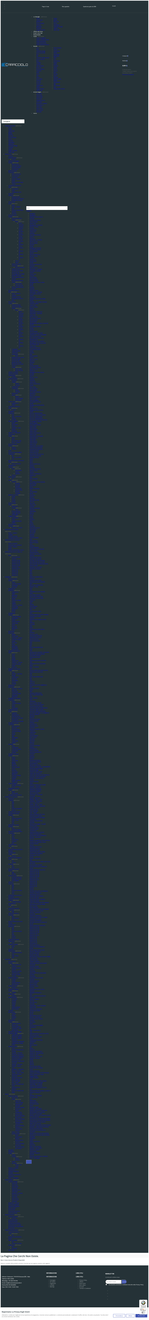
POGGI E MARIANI (35, 397)
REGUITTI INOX (34, 227)
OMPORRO (33, 511)
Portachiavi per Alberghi (36, 1082)
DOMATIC (32, 526)
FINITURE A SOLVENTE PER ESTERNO (40, 1125)
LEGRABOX (33, 1041)
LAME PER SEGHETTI (35, 773)
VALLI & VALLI (34, 551)
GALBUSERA (33, 230)
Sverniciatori (33, 1151)
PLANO (32, 755)
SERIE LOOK (33, 431)
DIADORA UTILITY (35, 528)
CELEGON (32, 495)
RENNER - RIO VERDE (36, 1095)
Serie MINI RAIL (34, 907)
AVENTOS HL (33, 884)
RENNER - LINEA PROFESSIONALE (39, 1127)
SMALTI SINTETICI (35, 1141)
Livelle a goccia (34, 809)
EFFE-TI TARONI (34, 667)
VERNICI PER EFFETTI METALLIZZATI (40, 1115)
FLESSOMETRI (34, 763)
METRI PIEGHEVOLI (35, 765)
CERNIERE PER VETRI (35, 847)
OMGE (31, 1059)
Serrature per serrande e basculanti (39, 652)
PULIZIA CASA (34, 1097)
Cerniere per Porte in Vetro (37, 989)
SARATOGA (33, 1007)
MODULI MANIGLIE (35, 951)
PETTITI (32, 501)
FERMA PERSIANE (35, 1071)
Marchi (31, 459)
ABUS (31, 462)
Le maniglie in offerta (35, 421)
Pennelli (32, 1154)
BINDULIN (33, 475)
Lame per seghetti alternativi (38, 711)
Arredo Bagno (33, 423)
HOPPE (32, 236)
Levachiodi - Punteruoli (36, 794)
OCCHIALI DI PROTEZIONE (37, 560)
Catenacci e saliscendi (36, 1009)
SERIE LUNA (33, 426)
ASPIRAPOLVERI (34, 1104)
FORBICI (32, 780)
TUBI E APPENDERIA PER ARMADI (39, 902)
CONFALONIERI (34, 303)
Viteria (31, 1048)
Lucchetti (32, 624)
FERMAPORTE (34, 339)
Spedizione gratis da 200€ (89, 6)
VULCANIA (32, 971)
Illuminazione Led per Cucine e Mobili (40, 956)
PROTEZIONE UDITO (35, 557)
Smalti (31, 1140)
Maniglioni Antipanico (35, 992)
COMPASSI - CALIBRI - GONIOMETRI (40, 767)
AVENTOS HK (33, 883)
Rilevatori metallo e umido (37, 729)
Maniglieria (33, 215)
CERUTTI (32, 681)
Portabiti (32, 362)
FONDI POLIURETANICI (36, 1128)
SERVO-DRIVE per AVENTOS (37, 870)
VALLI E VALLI (33, 398)
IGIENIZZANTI (34, 1102)
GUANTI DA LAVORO (35, 559)
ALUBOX (32, 546)
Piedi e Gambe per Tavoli (37, 1074)
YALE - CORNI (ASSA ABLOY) (38, 996)
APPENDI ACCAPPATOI (36, 449)
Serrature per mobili (35, 616)
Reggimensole (34, 1076)
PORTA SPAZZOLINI (35, 456)
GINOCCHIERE (34, 565)
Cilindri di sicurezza (35, 641)
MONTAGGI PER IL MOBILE (37, 899)
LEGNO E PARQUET (35, 1092)
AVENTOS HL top (34, 875)
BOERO (32, 1143)
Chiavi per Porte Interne (36, 217)
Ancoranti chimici (34, 827)
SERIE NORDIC (34, 429)
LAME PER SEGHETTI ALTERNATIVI (39, 775)
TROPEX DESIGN (34, 981)
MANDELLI (33, 393)
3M (30, 1046)
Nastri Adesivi (33, 1045)
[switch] (143, 1313)
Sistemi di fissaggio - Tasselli (38, 824)
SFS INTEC (33, 533)
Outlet (31, 411)
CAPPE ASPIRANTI (35, 945)
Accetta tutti (141, 1316)
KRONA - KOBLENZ (35, 837)
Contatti (52, 1285)
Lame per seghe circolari (36, 709)
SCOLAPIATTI (33, 943)
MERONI (32, 618)
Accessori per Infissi (35, 1066)
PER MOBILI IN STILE (36, 1015)
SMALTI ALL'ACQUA (35, 1123)
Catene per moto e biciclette (37, 663)
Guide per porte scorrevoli (37, 832)
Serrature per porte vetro (37, 598)
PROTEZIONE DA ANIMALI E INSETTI (40, 1091)
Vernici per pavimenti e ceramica (39, 1156)
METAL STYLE (34, 241)
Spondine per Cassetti (36, 1037)
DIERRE (32, 605)
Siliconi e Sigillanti (34, 999)
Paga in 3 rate (45, 6)
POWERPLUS (33, 724)
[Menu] (146, 1301)
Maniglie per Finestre (35, 248)
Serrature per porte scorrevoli (38, 660)
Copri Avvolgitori (34, 400)
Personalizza (119, 1316)
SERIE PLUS (33, 444)
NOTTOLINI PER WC (35, 336)
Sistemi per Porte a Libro (36, 911)
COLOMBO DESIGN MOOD (37, 482)
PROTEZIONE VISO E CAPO (37, 562)
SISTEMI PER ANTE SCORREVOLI (39, 891)
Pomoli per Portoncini (36, 264)
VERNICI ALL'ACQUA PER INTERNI (39, 1133)
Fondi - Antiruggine (35, 1158)
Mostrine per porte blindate (37, 654)
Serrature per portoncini (36, 672)
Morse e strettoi (34, 793)
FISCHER (32, 510)
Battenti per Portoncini (36, 312)
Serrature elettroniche (36, 693)
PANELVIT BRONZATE (36, 1051)
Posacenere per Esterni (36, 1019)
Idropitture (32, 1138)
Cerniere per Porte (35, 855)
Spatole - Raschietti (35, 798)
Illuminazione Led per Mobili (37, 904)
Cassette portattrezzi (35, 752)
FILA (31, 480)
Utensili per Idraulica (35, 791)
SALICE (32, 524)
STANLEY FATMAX (35, 719)
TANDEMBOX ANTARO (36, 1040)
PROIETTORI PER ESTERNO (37, 852)
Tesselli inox (33, 830)
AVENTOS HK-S (34, 878)
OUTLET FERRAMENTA (36, 418)
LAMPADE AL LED (35, 850)
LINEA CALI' (33, 223)
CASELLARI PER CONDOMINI (38, 973)
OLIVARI (32, 218)
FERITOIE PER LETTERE (36, 978)
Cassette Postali (34, 966)
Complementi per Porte (36, 333)
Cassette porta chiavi (35, 580)
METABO (32, 498)
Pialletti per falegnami (36, 789)
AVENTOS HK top (34, 873)
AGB (31, 354)
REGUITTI (32, 238)
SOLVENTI (32, 1131)
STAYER (32, 744)
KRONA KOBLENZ (35, 508)
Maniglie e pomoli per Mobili (37, 299)
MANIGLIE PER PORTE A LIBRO (38, 917)
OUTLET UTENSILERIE (36, 416)
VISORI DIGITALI (34, 639)
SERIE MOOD (33, 443)
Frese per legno (34, 811)
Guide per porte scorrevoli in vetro (39, 1033)
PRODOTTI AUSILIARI (36, 1113)
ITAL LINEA (33, 387)
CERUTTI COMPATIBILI (36, 577)
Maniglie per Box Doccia (36, 410)
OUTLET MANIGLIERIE (36, 413)
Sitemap (52, 1287)
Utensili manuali (34, 781)
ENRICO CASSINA (34, 488)
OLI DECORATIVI (34, 1117)
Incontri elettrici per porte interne (39, 670)
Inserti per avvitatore (35, 788)
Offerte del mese (34, 457)
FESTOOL (32, 740)
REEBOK (32, 536)
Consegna (52, 1280)
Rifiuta (130, 1316)
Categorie (32, 213)
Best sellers (82, 1285)
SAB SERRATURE (34, 344)
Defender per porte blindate (37, 591)
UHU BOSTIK (33, 1002)
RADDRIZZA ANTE (35, 894)
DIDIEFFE (32, 380)
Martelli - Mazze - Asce (36, 799)
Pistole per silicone (35, 807)
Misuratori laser (34, 726)
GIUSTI (31, 407)
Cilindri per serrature (35, 569)
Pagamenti (53, 1283)
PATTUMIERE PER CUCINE (37, 950)
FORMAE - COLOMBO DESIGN (38, 302)
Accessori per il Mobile (36, 865)
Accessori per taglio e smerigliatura (39, 713)
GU (30, 1028)
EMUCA (32, 308)
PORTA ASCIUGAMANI (36, 447)
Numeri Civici (33, 984)
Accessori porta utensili (36, 706)
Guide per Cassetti (35, 1058)
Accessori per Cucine (35, 919)
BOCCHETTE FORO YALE (37, 338)
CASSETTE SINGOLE (35, 968)
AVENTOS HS (33, 886)
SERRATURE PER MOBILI (37, 896)
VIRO (31, 521)
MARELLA (32, 310)
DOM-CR (32, 578)
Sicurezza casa (34, 634)
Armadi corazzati (34, 688)
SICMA (31, 246)
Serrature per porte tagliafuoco (38, 685)
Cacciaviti (32, 796)
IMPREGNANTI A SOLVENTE (38, 1122)
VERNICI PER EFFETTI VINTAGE (38, 1110)
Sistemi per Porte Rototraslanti (38, 963)
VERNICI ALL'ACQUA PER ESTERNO (39, 1135)
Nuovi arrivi (82, 1283)
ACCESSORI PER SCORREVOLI (38, 835)
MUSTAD (32, 503)
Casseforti (32, 600)
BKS (31, 645)
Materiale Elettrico (35, 848)
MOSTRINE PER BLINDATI (37, 341)
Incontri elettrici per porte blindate (39, 614)
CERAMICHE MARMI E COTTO (38, 1087)
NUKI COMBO (34, 698)
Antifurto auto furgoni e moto (38, 619)
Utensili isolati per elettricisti (37, 806)
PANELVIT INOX (34, 1055)
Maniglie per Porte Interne (37, 372)
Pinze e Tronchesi (34, 803)
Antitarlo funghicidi (35, 1153)
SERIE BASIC (33, 428)
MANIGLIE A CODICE (35, 637)
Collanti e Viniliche (34, 961)
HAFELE (32, 472)
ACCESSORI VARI (34, 897)
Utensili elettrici (34, 735)
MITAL (31, 285)
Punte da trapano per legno (37, 817)
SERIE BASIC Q (34, 438)
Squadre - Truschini (35, 786)
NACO (31, 461)
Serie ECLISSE (33, 906)
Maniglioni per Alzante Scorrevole (39, 323)
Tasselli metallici (34, 829)
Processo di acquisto (128, 74)
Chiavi (31, 783)
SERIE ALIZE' (33, 434)
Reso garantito (65, 6)
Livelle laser (33, 732)
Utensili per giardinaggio (36, 768)
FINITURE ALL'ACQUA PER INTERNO (40, 1120)
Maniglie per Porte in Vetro (37, 282)
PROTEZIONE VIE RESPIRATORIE (39, 564)
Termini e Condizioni (85, 1288)
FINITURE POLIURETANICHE (38, 1130)
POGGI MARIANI (34, 547)
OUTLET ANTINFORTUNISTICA (38, 420)
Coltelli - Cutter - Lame (36, 804)
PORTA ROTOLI (34, 452)
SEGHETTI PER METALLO (37, 778)
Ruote (31, 1023)
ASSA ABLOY (33, 529)
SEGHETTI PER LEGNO (36, 771)
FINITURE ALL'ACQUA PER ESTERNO (40, 1118)
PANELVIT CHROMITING (36, 1053)
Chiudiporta (33, 1027)
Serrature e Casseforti (36, 567)
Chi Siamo (52, 1282)
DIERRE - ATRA (34, 587)
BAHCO (32, 758)
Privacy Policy (83, 1280)
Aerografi (32, 1136)
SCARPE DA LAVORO (35, 554)
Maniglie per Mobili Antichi (37, 405)
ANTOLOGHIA (34, 222)
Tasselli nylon (33, 825)
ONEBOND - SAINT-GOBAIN (38, 1005)
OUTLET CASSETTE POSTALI (38, 415)
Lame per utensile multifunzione (39, 708)
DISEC (31, 516)
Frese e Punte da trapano (37, 704)
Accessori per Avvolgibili (36, 1025)
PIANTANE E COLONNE (36, 436)
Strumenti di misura (35, 760)
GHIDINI (32, 233)
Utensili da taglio (34, 770)
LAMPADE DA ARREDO (36, 853)
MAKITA (32, 717)
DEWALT (32, 465)
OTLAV (31, 515)
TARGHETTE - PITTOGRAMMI (38, 335)
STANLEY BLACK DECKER (37, 549)
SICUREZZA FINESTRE (36, 636)
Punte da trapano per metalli (38, 785)
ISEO (31, 477)
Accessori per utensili (35, 703)
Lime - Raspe (33, 812)
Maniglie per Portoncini (36, 225)
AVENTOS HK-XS (34, 879)
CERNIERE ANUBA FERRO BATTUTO (40, 861)
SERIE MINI (33, 439)
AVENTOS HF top (34, 871)
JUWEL (31, 523)
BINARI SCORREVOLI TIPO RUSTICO (40, 840)
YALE (31, 544)
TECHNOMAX (33, 492)
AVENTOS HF (33, 881)
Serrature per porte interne (37, 629)
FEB (31, 678)
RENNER (32, 467)
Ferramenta (33, 819)
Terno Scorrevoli (34, 1035)
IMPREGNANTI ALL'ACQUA (37, 1112)
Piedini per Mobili (34, 901)
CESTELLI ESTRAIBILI (36, 920)
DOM (31, 649)
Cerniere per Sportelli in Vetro (38, 842)
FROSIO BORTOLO (35, 254)
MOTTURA (33, 531)
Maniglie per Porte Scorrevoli (38, 343)
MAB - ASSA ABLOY (35, 1030)
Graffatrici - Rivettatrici (36, 801)
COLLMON (33, 485)
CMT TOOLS (33, 737)
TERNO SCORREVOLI (35, 474)
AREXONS (32, 1145)
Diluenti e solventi (34, 1149)
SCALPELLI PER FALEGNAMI (38, 776)
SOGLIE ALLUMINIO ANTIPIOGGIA (39, 1073)
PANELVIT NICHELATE (36, 1056)
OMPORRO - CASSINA (36, 240)
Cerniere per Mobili (35, 1010)
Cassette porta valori (35, 611)
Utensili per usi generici (36, 816)
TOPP (31, 1069)
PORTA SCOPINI (34, 451)
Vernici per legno (34, 1107)
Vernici (31, 1105)
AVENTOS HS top (34, 876)
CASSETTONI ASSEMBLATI (37, 947)
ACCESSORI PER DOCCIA (37, 454)
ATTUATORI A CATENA (36, 1068)
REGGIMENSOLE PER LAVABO (38, 1081)
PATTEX (32, 1001)
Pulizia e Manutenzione (36, 1086)
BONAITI (32, 519)
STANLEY (32, 727)
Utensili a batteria (34, 714)
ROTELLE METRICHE (35, 762)
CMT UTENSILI (34, 541)
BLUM (31, 493)
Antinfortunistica (34, 552)
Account (81, 1287)
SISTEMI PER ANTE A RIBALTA (38, 866)
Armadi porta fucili (35, 657)
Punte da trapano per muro (37, 814)
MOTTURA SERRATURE (36, 585)
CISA (31, 490)
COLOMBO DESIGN (35, 220)
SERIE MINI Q (33, 441)
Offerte (81, 1282)
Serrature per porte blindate (37, 582)
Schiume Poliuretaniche (36, 821)
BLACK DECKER (34, 721)
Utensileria (32, 701)
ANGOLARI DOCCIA (35, 433)
